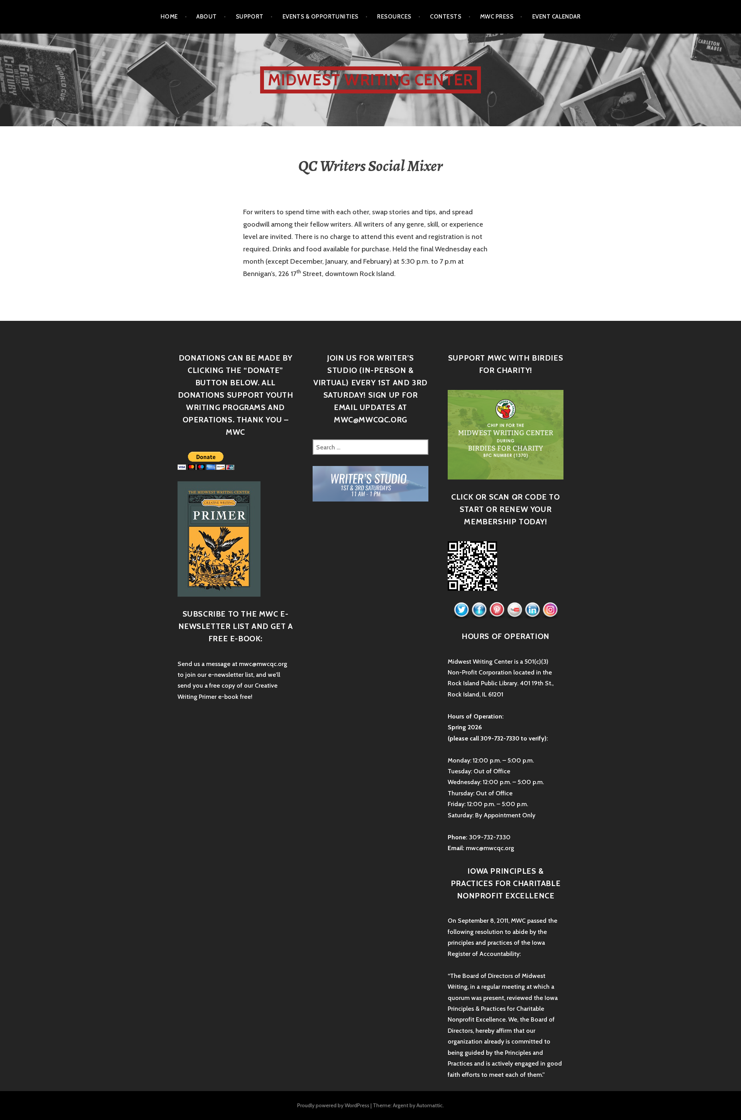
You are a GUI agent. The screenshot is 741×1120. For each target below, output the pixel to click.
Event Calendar (556, 16)
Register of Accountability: (484, 953)
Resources (394, 16)
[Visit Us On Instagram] (550, 609)
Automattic (429, 1105)
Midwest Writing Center (370, 79)
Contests (445, 16)
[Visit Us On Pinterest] (497, 609)
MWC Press (496, 16)
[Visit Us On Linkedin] (532, 609)
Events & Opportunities (321, 16)
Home (169, 16)
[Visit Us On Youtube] (514, 609)
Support (250, 16)
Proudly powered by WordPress (333, 1105)
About (206, 16)
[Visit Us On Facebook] (479, 609)
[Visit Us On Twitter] (461, 609)
